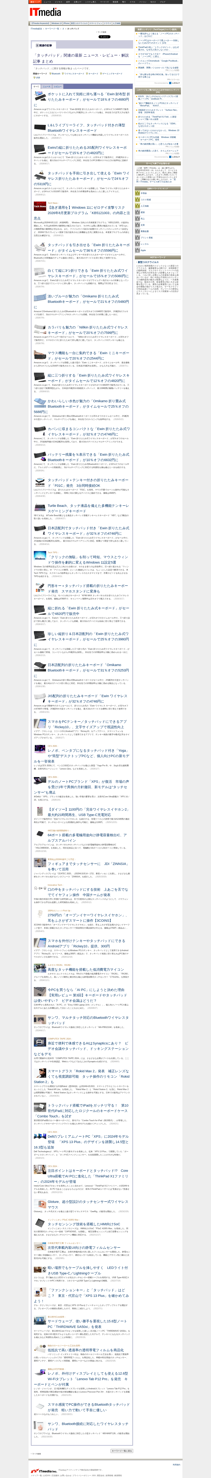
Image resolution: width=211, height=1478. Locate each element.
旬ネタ (153, 2)
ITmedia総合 (36, 29)
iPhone (66, 23)
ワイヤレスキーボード (74, 73)
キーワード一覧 (52, 29)
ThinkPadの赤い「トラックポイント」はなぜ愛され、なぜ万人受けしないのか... (158, 48)
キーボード (93, 73)
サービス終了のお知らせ (158, 163)
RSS (94, 1475)
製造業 (115, 2)
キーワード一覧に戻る (122, 1451)
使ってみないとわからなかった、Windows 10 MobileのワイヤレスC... (158, 131)
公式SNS (46, 1475)
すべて (36, 86)
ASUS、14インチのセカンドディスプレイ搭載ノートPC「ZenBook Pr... (158, 97)
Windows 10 (57, 23)
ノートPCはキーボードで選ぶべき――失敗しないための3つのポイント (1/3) (158, 41)
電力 (124, 2)
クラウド (107, 23)
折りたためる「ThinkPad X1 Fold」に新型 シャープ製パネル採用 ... (158, 118)
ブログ (162, 2)
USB (38, 78)
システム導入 (90, 2)
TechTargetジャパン (163, 29)
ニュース (47, 2)
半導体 (144, 193)
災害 (143, 225)
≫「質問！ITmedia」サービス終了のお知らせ (156, 180)
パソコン (143, 2)
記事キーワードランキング (158, 189)
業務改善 (145, 231)
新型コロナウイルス (79, 23)
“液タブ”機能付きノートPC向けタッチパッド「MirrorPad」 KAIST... (158, 104)
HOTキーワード (158, 257)
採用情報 (109, 1475)
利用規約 (176, 1465)
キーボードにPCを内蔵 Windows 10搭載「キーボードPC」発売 (157, 138)
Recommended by (161, 83)
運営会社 (100, 1475)
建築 (143, 212)
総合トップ (35, 2)
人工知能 (116, 23)
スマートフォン (95, 23)
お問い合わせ (65, 1475)
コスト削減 (146, 199)
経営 (68, 2)
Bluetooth (56, 73)
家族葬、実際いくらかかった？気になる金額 (158, 68)
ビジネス (58, 2)
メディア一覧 (36, 1475)
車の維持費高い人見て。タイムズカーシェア (158, 152)
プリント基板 (147, 237)
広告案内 (55, 1475)
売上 (143, 218)
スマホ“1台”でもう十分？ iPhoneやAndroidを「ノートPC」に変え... (158, 55)
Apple (143, 250)
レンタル (145, 244)
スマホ (132, 2)
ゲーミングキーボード (112, 73)
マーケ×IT (104, 2)
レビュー (58, 86)
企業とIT (77, 2)
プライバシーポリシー (82, 1475)
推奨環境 (118, 1475)
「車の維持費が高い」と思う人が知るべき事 (158, 145)
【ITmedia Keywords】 (40, 23)
